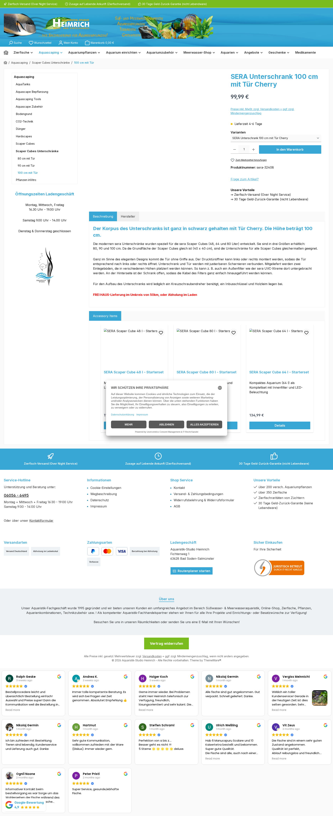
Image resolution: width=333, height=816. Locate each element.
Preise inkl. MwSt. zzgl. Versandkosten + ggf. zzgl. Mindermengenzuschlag (262, 111)
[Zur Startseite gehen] (108, 26)
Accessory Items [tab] (105, 316)
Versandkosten (152, 656)
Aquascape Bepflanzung (32, 92)
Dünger (20, 129)
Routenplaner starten (193, 571)
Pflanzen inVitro (26, 180)
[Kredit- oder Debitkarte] (114, 551)
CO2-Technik (24, 121)
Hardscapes (24, 136)
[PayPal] (93, 551)
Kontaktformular (41, 520)
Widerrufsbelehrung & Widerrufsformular (204, 500)
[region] (158, 114)
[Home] (7, 52)
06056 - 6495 (16, 495)
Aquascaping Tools (28, 99)
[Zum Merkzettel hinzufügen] (161, 332)
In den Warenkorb (290, 149)
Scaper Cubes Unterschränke (37, 151)
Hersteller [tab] (128, 216)
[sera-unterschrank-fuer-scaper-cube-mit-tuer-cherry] (158, 114)
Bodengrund (24, 114)
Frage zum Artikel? (245, 179)
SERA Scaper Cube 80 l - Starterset (206, 372)
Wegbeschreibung (103, 494)
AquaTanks (23, 84)
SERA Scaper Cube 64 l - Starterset (279, 372)
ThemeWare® (212, 660)
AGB (177, 506)
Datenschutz (99, 500)
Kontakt (179, 488)
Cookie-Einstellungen (105, 488)
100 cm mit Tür (28, 172)
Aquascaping (24, 77)
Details (280, 425)
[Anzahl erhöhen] (253, 149)
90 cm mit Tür (26, 165)
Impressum (98, 506)
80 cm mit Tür (26, 158)
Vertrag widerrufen (166, 643)
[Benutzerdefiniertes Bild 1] (279, 568)
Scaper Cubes (25, 143)
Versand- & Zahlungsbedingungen (198, 494)
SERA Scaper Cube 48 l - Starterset (134, 372)
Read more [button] (13, 710)
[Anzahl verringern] (235, 149)
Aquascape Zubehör (29, 106)
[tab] (103, 216)
